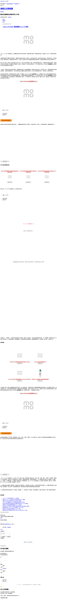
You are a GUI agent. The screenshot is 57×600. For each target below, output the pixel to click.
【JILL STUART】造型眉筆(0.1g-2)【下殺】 (16, 26)
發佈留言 (2, 538)
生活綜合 (9, 17)
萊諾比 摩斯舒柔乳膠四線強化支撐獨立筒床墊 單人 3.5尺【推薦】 (15, 503)
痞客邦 (6, 524)
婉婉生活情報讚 (6, 9)
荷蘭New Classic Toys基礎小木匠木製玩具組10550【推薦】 (14, 499)
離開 (6, 597)
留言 (9, 524)
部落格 (4, 20)
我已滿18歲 (3, 597)
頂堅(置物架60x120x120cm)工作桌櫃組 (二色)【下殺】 (13, 507)
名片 (3, 22)
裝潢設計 (9, 527)
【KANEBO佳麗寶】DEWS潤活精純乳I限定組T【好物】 (14, 502)
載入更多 (2, 531)
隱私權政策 (35, 584)
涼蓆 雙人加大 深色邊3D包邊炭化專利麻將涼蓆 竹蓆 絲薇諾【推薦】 (16, 506)
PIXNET (20, 584)
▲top (1, 529)
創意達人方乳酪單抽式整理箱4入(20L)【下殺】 (12, 508)
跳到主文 (2, 11)
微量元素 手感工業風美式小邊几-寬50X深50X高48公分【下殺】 (15, 510)
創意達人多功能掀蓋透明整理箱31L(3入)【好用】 (12, 504)
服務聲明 (39, 584)
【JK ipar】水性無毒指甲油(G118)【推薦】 (11, 498)
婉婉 (1, 517)
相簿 (3, 19)
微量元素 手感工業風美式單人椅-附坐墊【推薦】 (12, 500)
